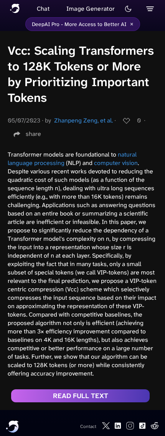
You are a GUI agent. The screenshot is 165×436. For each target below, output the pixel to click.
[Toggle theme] (128, 9)
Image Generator (90, 9)
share (33, 134)
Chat (43, 9)
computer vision (116, 163)
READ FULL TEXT (80, 395)
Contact (88, 426)
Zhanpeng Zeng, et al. (83, 120)
